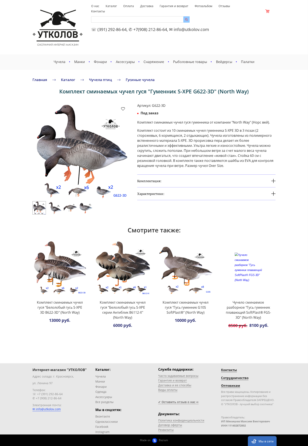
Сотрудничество (234, 378)
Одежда (100, 392)
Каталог (111, 6)
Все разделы (104, 402)
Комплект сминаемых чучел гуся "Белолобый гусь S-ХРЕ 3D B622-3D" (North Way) (60, 307)
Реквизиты (166, 430)
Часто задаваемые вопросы (178, 376)
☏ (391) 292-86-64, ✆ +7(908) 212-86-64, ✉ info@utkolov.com (150, 29)
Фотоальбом (203, 6)
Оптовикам (230, 385)
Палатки (247, 61)
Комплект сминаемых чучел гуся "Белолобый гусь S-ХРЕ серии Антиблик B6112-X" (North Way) (123, 310)
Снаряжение (154, 61)
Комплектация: (149, 181)
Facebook (101, 427)
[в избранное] (123, 108)
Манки (79, 61)
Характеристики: (150, 194)
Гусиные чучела (140, 79)
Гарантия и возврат (174, 6)
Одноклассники (106, 422)
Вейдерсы (224, 61)
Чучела (59, 61)
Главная (39, 79)
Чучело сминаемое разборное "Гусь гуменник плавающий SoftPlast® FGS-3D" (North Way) (248, 310)
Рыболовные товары (190, 61)
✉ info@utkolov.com (46, 409)
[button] (262, 441)
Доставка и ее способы (174, 385)
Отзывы (224, 6)
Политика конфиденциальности (181, 420)
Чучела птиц (100, 79)
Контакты (98, 11)
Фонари (100, 61)
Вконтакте (102, 416)
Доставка (146, 6)
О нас (95, 6)
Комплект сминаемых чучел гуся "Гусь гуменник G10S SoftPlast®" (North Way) (185, 307)
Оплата (128, 6)
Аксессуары (125, 61)
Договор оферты (170, 425)
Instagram (102, 432)
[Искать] (186, 19)
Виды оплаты (167, 390)
